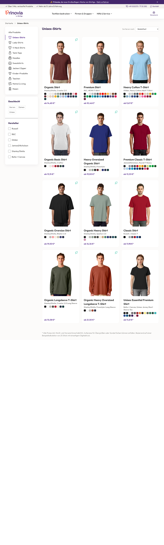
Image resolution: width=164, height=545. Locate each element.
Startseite (9, 23)
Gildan (15, 140)
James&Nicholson (20, 145)
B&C (14, 134)
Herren (12, 107)
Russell (15, 128)
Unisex (12, 112)
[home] (17, 13)
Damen (21, 107)
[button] (61, 13)
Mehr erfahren (103, 2)
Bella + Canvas (18, 157)
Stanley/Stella (18, 151)
